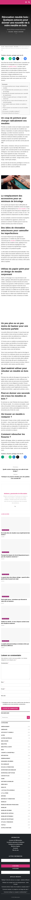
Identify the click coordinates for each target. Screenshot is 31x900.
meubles (13, 240)
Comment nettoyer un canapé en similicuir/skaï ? (15, 892)
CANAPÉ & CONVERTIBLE (7, 752)
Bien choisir (4, 741)
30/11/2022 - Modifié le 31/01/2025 (15, 31)
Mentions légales (15, 846)
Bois (2, 749)
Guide (2, 778)
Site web (3, 695)
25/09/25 (2, 625)
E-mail (3, 689)
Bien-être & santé (6, 746)
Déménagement (5, 758)
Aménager (4, 729)
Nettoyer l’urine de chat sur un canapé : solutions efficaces (15, 879)
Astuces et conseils (9, 46)
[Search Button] (28, 717)
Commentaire (5, 663)
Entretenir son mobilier (8, 769)
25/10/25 (2, 558)
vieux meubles (22, 208)
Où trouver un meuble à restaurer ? (11, 111)
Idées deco (4, 784)
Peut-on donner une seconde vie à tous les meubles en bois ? (15, 108)
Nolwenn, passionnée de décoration (18, 29)
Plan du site (15, 850)
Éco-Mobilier (5, 764)
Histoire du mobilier (7, 781)
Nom (3, 682)
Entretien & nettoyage (8, 772)
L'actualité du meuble (8, 790)
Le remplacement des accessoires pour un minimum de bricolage (15, 90)
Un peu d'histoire (6, 827)
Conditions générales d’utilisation (15, 842)
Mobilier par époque (7, 819)
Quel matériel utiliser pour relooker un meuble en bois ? (14, 104)
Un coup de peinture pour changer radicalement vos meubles (15, 87)
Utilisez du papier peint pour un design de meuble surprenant (15, 97)
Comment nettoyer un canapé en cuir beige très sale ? (16, 889)
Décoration (16, 46)
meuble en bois (12, 66)
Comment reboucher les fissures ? (11, 113)
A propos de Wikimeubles (15, 840)
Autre (3, 735)
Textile (3, 824)
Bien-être (4, 744)
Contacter (15, 848)
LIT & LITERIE (4, 793)
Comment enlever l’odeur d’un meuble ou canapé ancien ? (15, 886)
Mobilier (3, 807)
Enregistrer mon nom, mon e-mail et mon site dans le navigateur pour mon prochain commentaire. (16, 703)
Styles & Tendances (7, 822)
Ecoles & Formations (7, 767)
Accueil (2, 46)
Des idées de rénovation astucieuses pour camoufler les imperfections (15, 94)
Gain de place (5, 775)
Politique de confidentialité (15, 844)
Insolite (3, 787)
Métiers (3, 796)
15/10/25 (2, 581)
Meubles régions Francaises (9, 804)
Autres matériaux (6, 738)
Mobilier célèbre (6, 810)
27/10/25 (2, 536)
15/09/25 (2, 647)
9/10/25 (2, 603)
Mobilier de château (7, 813)
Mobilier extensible (7, 816)
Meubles (3, 801)
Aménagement (5, 726)
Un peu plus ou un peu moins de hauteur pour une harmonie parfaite (15, 101)
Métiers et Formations (8, 798)
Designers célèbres (7, 761)
